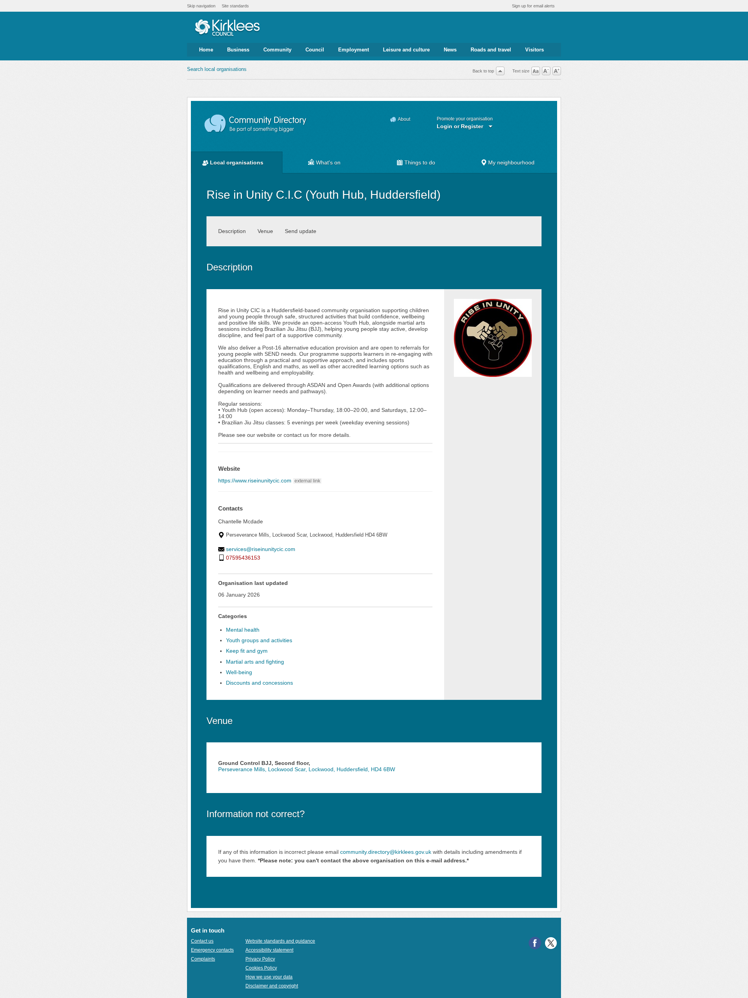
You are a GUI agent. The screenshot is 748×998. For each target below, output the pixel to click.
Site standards (235, 6)
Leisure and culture (406, 50)
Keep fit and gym (247, 651)
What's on (328, 162)
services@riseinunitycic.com (260, 549)
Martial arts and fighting (255, 662)
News (450, 50)
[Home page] (227, 28)
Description (232, 231)
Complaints (203, 959)
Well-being (239, 672)
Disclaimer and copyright (271, 986)
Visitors (534, 50)
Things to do (419, 162)
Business (238, 50)
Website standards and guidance (280, 941)
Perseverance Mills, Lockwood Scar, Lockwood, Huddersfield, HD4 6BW (306, 769)
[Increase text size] (556, 71)
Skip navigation (201, 6)
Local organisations (236, 162)
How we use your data (269, 977)
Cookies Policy (261, 968)
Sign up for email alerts (533, 6)
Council (314, 50)
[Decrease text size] (546, 71)
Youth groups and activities (259, 640)
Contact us (202, 941)
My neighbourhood (511, 162)
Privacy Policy (260, 959)
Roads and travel (491, 50)
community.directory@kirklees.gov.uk (385, 852)
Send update (300, 231)
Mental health (242, 630)
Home (206, 50)
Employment (353, 50)
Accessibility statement (269, 950)
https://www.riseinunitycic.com (254, 480)
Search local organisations (217, 69)
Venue (265, 231)
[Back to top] (500, 71)
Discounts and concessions (259, 683)
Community (277, 50)
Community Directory (256, 124)
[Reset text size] (535, 71)
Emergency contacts (212, 950)
